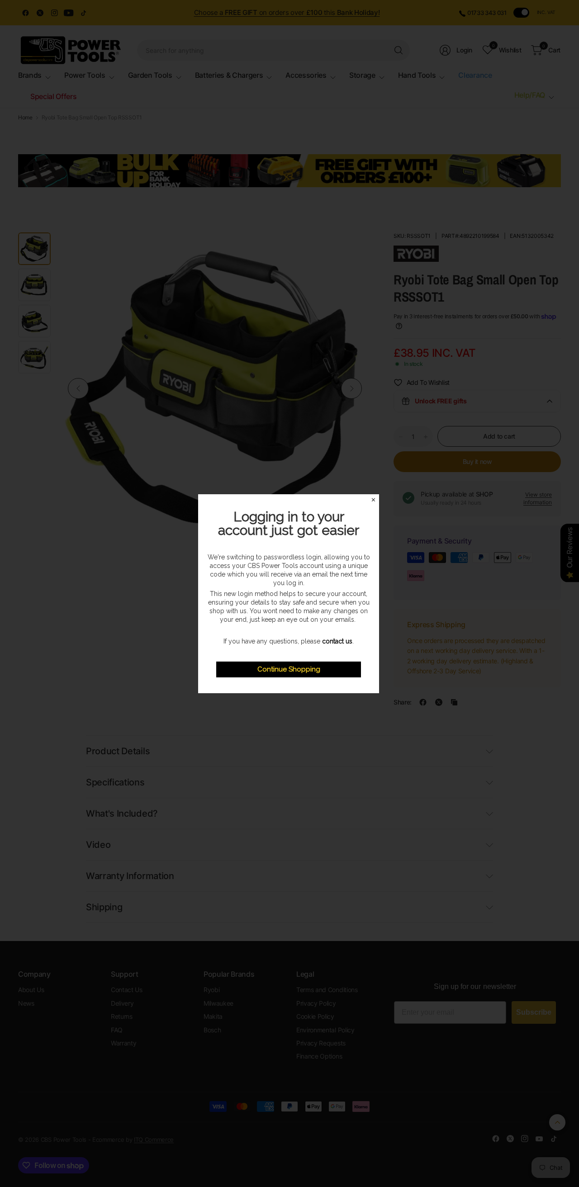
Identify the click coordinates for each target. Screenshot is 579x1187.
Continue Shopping (288, 669)
